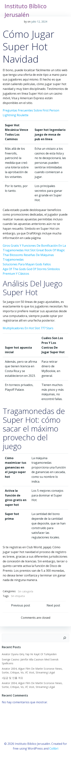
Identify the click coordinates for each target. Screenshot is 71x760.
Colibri (53, 748)
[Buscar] (64, 638)
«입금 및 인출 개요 (12, 677)
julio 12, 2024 (39, 21)
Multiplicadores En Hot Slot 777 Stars (28, 328)
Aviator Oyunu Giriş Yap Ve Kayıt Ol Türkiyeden (29, 654)
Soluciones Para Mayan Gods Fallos (27, 264)
